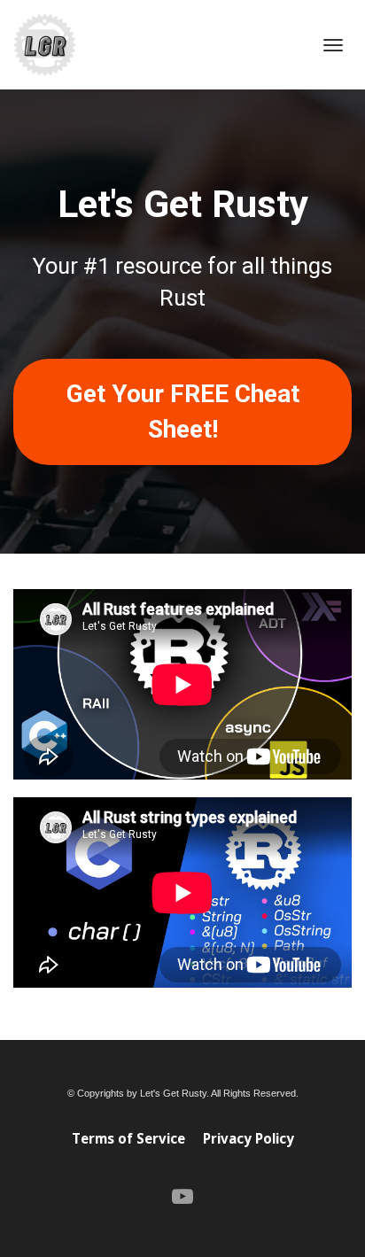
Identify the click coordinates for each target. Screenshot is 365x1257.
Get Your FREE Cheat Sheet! (182, 411)
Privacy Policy (248, 1138)
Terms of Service (128, 1138)
